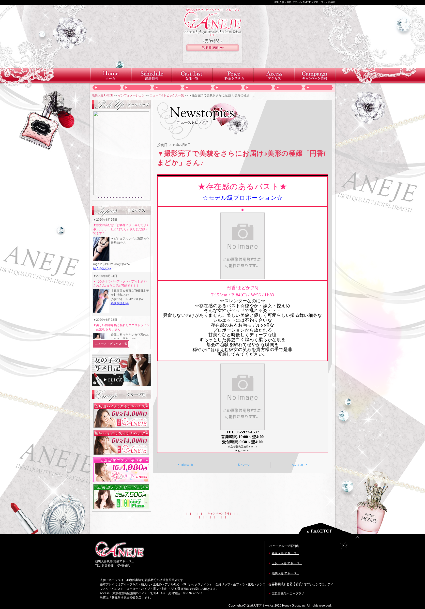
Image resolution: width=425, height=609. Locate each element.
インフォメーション (131, 95)
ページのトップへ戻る (326, 528)
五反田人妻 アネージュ (287, 563)
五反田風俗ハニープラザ (288, 593)
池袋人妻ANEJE (102, 95)
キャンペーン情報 (218, 513)
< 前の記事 (185, 465)
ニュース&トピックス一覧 (167, 95)
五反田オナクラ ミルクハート (291, 583)
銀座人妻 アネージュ (285, 553)
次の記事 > (299, 465)
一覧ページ (242, 465)
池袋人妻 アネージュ (285, 573)
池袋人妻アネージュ (260, 605)
